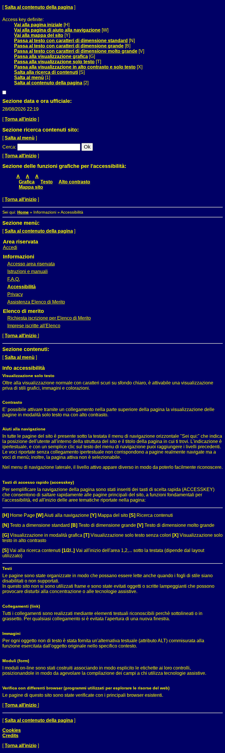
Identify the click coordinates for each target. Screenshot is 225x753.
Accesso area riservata (31, 263)
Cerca (8, 146)
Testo (46, 181)
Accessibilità (21, 286)
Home (23, 212)
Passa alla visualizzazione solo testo (54, 61)
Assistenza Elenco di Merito (36, 301)
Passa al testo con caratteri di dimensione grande (69, 45)
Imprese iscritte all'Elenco (33, 325)
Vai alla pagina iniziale (38, 24)
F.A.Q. (13, 279)
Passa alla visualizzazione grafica (51, 56)
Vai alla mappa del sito (38, 35)
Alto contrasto (74, 181)
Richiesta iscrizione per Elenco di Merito (49, 318)
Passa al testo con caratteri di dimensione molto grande (75, 51)
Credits (10, 735)
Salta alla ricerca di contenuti (46, 72)
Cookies (11, 730)
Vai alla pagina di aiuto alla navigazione (57, 30)
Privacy (15, 294)
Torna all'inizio (21, 119)
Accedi (10, 247)
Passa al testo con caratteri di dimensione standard (71, 40)
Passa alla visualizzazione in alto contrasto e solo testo (75, 66)
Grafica (27, 181)
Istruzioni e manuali (27, 271)
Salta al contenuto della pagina (39, 7)
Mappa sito (31, 187)
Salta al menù (29, 77)
